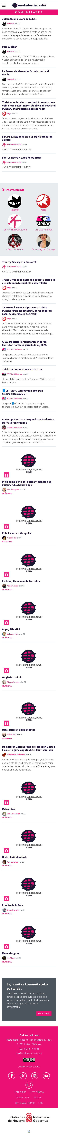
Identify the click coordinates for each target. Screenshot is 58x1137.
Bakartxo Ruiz (13, 634)
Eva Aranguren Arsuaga (43, 249)
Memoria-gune (11, 953)
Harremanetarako (25, 1103)
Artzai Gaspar (12, 586)
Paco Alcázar (9, 46)
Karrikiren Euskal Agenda (15, 229)
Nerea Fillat (11, 538)
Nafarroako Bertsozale (16, 755)
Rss (41, 1103)
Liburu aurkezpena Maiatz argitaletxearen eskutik (27, 138)
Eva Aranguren (13, 490)
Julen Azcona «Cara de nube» (19, 19)
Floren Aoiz (11, 735)
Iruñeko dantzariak (14, 249)
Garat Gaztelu (12, 910)
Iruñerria (7, 494)
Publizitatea (23, 1098)
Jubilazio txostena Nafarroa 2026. (22, 369)
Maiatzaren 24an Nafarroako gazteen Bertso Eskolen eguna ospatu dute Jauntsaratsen (28, 748)
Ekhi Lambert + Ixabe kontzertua (21, 157)
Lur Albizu (11, 958)
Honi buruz (20, 1092)
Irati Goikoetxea (13, 814)
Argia (9, 114)
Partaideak (14, 190)
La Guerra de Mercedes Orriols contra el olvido (25, 73)
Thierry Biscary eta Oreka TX (19, 262)
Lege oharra (37, 1092)
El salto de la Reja (12, 905)
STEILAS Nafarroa (43, 229)
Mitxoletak (8, 809)
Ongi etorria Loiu (12, 677)
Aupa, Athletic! (11, 629)
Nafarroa (7, 542)
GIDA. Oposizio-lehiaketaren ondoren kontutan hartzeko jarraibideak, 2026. (24, 343)
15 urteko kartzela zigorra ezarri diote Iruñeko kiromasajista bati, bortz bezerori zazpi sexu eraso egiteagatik (27, 311)
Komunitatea (29, 12)
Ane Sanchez (12, 862)
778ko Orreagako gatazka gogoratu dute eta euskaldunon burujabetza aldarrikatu (28, 281)
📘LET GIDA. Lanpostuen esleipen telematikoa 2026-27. (22, 392)
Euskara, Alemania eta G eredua (21, 581)
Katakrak (10, 24)
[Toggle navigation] (4, 5)
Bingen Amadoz (13, 682)
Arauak (38, 1098)
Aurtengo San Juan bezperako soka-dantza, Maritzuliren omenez (28, 421)
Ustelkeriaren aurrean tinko (18, 729)
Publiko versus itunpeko (16, 533)
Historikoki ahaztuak (14, 857)
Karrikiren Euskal (14, 145)
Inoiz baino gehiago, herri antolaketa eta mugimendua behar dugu (26, 483)
